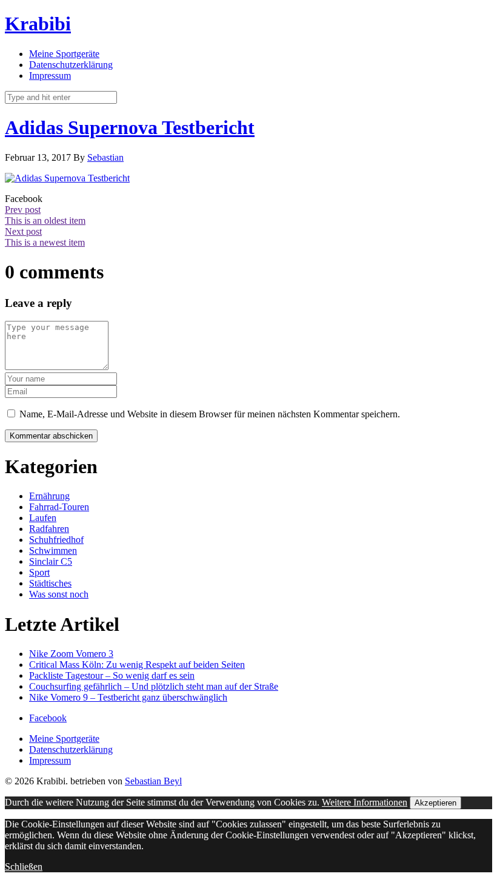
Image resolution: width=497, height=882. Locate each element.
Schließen (23, 866)
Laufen (42, 518)
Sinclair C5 (50, 561)
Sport (39, 572)
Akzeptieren (435, 802)
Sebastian (105, 157)
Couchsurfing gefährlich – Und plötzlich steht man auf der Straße (153, 686)
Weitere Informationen (364, 802)
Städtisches (50, 583)
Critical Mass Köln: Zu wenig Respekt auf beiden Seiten (137, 664)
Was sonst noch (58, 594)
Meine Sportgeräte (64, 54)
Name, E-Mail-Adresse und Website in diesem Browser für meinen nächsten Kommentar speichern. (209, 414)
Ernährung (49, 496)
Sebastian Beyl (153, 781)
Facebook (48, 718)
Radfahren (49, 528)
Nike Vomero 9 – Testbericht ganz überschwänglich (128, 697)
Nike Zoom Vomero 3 (71, 653)
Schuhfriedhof (56, 539)
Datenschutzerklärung (71, 64)
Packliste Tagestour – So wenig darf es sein (112, 675)
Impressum (50, 75)
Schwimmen (53, 550)
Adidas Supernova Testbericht (130, 127)
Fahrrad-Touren (59, 507)
